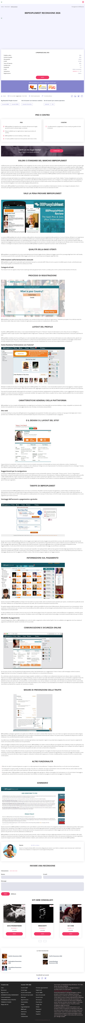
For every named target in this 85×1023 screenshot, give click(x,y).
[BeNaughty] (33, 87)
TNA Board (38, 1009)
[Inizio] (1, 2)
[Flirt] (52, 87)
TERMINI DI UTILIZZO (6, 1002)
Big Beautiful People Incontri (9, 100)
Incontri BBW (5, 104)
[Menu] (83, 2)
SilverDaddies (24, 1002)
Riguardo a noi (4, 992)
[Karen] (10, 851)
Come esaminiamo (5, 997)
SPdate (37, 1007)
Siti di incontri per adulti (27, 995)
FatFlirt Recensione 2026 (55, 956)
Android (47, 104)
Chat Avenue (39, 1002)
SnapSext (38, 1011)
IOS (53, 104)
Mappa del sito (4, 1004)
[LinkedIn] (75, 96)
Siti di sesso (39, 999)
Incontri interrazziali (26, 992)
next (45, 941)
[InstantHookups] (45, 962)
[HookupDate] (4, 962)
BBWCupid (23, 1009)
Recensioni (4, 990)
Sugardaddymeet (25, 1007)
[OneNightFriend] (42, 87)
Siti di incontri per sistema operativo (54, 100)
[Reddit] (39, 978)
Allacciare (23, 997)
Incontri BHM (15, 104)
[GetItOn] (4, 956)
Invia (5, 894)
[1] (10, 871)
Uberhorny (23, 1011)
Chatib (22, 1004)
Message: (4, 881)
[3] (13, 871)
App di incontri (24, 999)
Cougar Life (39, 1004)
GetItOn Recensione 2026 (15, 956)
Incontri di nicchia (27, 104)
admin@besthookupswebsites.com (63, 991)
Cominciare (56, 151)
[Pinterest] (82, 96)
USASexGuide (24, 1016)
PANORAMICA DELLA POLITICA (8, 999)
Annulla (13, 894)
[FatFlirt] (45, 956)
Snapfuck (38, 1014)
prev (40, 941)
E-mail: (45, 874)
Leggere (14, 930)
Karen (21, 845)
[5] (16, 871)
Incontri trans (39, 997)
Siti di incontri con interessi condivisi (31, 100)
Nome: (3, 874)
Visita (42, 77)
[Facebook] (72, 96)
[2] (12, 871)
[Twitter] (78, 96)
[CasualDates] (4, 968)
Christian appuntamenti (42, 987)
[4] (15, 871)
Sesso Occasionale (40, 995)
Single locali (39, 990)
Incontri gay (24, 990)
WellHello (23, 1014)
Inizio (2, 987)
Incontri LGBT (24, 987)
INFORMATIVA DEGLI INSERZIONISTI (10, 995)
